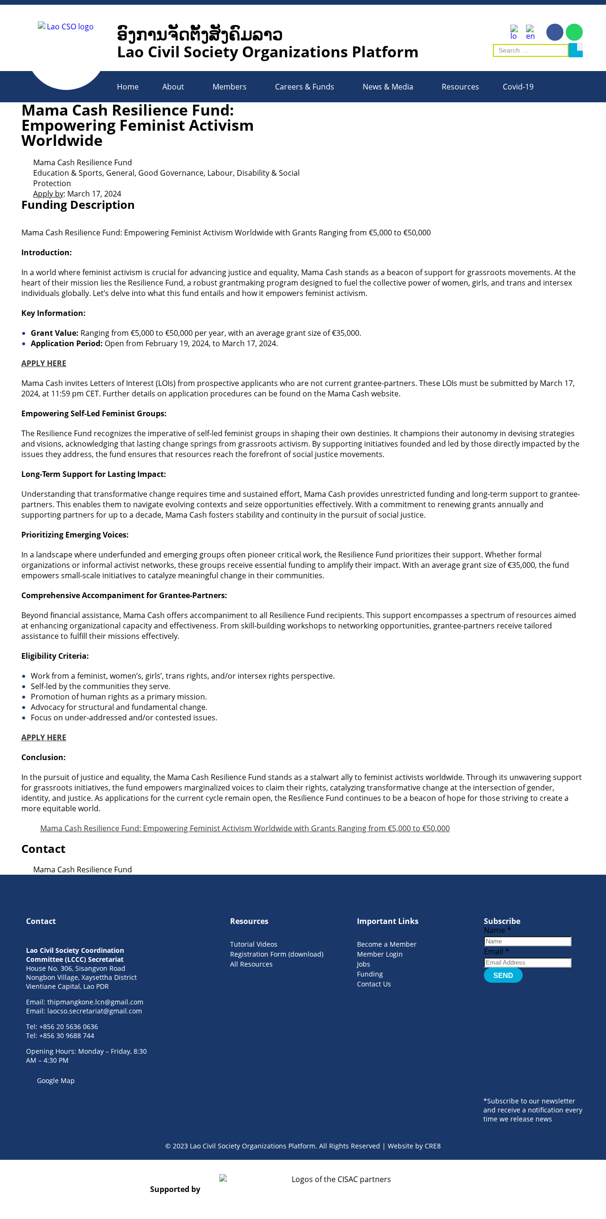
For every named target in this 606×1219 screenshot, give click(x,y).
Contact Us (374, 983)
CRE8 (433, 1145)
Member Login (380, 954)
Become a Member (387, 944)
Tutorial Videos (253, 944)
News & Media (388, 86)
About (173, 86)
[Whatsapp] (574, 32)
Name (497, 930)
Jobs (363, 963)
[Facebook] (554, 32)
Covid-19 (518, 86)
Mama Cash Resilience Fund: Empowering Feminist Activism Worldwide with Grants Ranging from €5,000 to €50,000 (245, 828)
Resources (460, 86)
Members (230, 86)
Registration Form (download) (276, 954)
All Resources (251, 963)
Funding (370, 973)
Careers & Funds (304, 86)
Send (503, 975)
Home (128, 86)
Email (496, 951)
